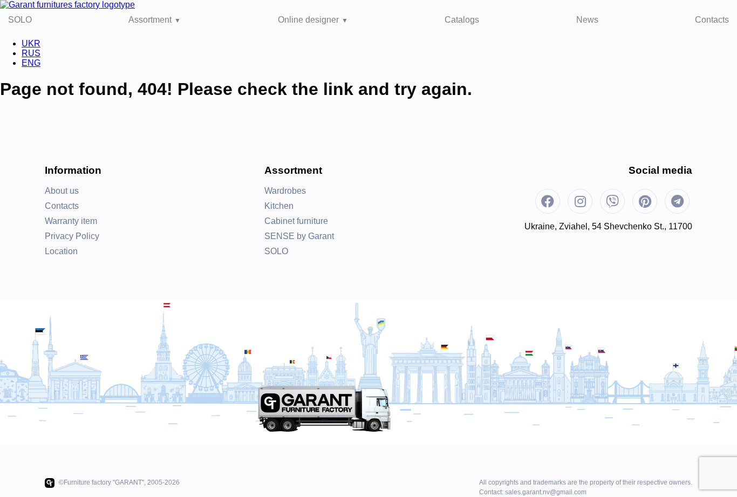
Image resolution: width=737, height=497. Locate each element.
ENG (31, 62)
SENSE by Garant (299, 236)
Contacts (712, 19)
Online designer (308, 19)
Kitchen (279, 205)
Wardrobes (285, 190)
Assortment (150, 19)
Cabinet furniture (296, 221)
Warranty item (71, 221)
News (587, 19)
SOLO (20, 19)
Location (61, 251)
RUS (31, 53)
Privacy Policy (72, 236)
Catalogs (462, 19)
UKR (31, 43)
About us (62, 190)
